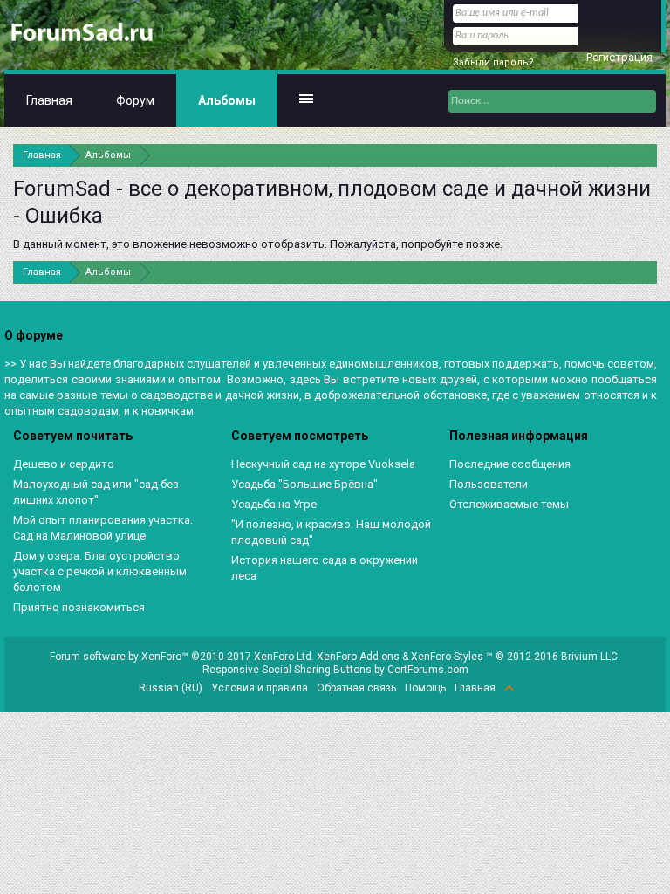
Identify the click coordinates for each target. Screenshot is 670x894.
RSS (529, 688)
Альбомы (227, 100)
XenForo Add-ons (358, 656)
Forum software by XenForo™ (182, 656)
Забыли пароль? (493, 62)
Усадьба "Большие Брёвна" (304, 484)
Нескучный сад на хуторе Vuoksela (323, 464)
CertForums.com (427, 670)
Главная (49, 100)
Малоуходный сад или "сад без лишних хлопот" (96, 492)
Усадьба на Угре (274, 504)
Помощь (425, 688)
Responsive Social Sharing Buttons (287, 670)
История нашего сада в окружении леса (324, 568)
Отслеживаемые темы (509, 504)
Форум (135, 100)
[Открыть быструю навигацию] (646, 155)
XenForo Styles (447, 656)
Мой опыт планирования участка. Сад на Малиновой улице (103, 527)
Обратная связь (356, 688)
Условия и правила (259, 688)
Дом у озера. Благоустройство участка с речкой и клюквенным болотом (100, 571)
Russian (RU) (170, 688)
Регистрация (619, 57)
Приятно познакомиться (79, 607)
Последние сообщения (510, 464)
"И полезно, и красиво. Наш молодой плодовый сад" (331, 532)
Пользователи (488, 484)
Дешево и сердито (63, 464)
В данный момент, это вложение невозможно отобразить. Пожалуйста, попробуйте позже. (257, 244)
